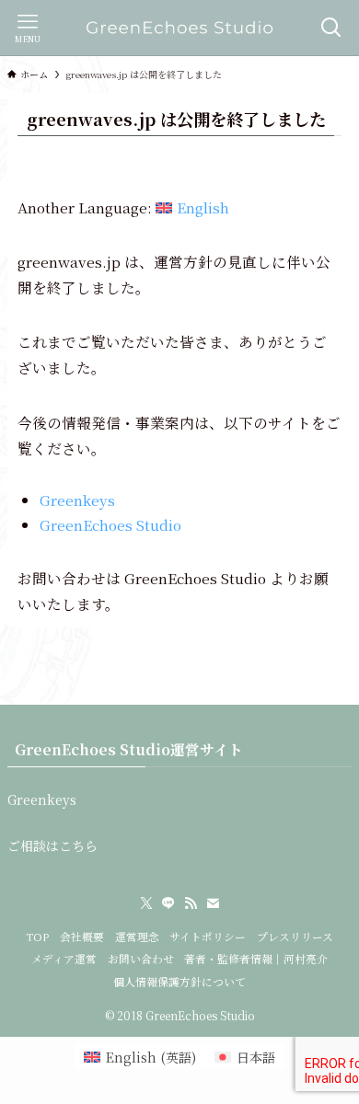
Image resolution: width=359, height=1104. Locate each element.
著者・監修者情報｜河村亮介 (256, 958)
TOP (37, 936)
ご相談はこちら (52, 845)
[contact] (212, 903)
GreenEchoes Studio (110, 524)
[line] (168, 903)
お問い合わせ (141, 958)
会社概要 (82, 936)
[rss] (190, 903)
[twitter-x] (146, 903)
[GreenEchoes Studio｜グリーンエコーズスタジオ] (179, 27)
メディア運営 (64, 958)
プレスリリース (295, 936)
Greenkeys (77, 499)
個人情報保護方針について (179, 981)
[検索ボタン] (331, 27)
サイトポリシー (207, 936)
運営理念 (137, 936)
